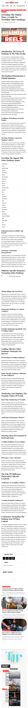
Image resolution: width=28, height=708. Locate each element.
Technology (7, 10)
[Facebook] (4, 558)
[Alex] (2, 22)
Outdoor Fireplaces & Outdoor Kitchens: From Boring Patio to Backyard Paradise (13, 589)
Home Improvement (6, 586)
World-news (4, 11)
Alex (6, 22)
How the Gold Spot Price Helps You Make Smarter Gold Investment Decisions (12, 611)
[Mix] (13, 558)
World (25, 10)
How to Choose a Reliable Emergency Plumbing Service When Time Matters (12, 633)
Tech (3, 10)
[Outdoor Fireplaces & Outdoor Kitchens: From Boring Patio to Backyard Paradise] (14, 581)
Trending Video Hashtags (8, 565)
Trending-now (19, 10)
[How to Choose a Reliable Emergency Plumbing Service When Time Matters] (14, 625)
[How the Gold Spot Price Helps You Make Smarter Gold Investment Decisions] (14, 603)
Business (4, 608)
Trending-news (13, 10)
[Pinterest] (10, 558)
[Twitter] (7, 558)
